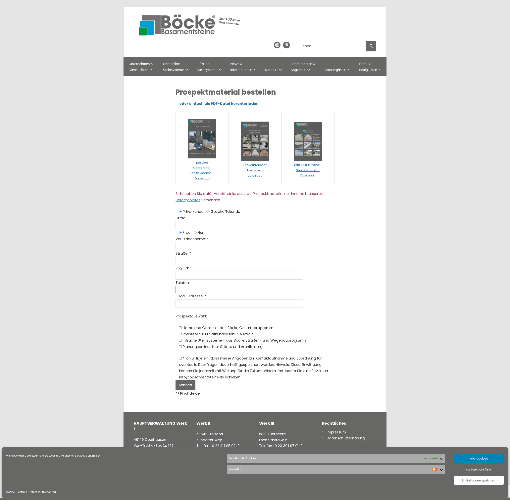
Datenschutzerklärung (42, 492)
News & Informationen (241, 67)
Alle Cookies (479, 458)
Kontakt (271, 70)
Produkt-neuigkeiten (368, 67)
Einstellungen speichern (479, 480)
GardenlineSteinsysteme (173, 67)
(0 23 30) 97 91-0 (288, 445)
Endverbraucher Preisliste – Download (255, 170)
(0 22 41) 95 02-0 (225, 445)
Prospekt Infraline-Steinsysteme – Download (307, 170)
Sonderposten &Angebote (302, 67)
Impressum (336, 432)
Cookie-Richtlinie (16, 492)
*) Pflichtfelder (188, 393)
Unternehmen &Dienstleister (141, 67)
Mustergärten (335, 70)
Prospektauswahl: (191, 316)
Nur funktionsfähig (479, 469)
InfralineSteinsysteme (207, 67)
